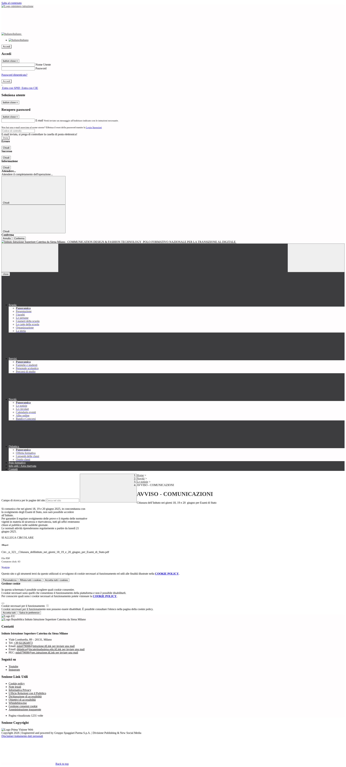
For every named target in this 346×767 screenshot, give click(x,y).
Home (140, 475)
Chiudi (6, 147)
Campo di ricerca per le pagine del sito (23, 500)
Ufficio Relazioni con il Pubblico (27, 693)
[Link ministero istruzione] (17, 6)
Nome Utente (43, 64)
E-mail (39, 120)
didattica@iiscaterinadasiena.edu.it (51, 649)
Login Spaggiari (94, 127)
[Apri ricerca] (316, 258)
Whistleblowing (18, 702)
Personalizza (9, 580)
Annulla (7, 238)
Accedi (6, 46)
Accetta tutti (56, 580)
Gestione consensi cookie (23, 706)
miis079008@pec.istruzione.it (46, 652)
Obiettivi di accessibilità (22, 699)
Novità (141, 478)
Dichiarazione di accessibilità (25, 696)
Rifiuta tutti (30, 580)
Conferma (19, 238)
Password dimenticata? (14, 74)
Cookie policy (17, 683)
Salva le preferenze (29, 612)
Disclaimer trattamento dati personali (22, 736)
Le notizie (142, 481)
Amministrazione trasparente (25, 709)
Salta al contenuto (11, 3)
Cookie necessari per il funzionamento (23, 605)
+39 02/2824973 (23, 642)
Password (41, 68)
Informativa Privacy (20, 690)
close (5, 274)
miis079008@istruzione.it (46, 646)
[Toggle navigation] (29, 258)
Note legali (15, 686)
